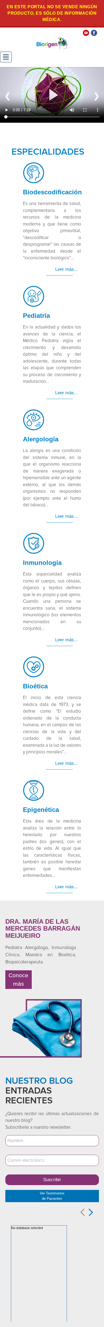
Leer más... (66, 269)
